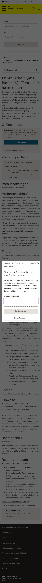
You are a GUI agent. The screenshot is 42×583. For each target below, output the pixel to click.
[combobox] (21, 301)
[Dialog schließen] (38, 263)
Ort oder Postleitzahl (11, 296)
